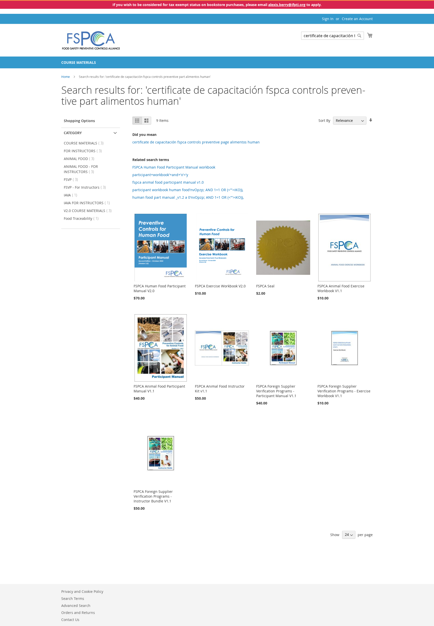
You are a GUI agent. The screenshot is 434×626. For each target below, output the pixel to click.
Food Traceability (82, 218)
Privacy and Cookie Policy (82, 591)
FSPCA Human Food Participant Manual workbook (173, 167)
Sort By (324, 120)
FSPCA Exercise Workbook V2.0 (220, 286)
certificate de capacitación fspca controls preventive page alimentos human (196, 142)
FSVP (72, 179)
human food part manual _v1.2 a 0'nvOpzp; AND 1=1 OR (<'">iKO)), (188, 197)
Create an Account (357, 18)
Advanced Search (75, 605)
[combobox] (332, 36)
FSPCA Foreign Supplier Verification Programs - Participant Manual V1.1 (276, 391)
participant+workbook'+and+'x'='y (160, 174)
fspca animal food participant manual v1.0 (168, 182)
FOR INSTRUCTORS (84, 150)
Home (66, 77)
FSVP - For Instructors (86, 187)
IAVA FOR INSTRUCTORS (88, 202)
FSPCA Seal (265, 286)
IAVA (72, 195)
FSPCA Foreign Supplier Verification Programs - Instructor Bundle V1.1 (153, 496)
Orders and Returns (78, 612)
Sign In (328, 18)
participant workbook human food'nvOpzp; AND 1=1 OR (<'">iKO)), (187, 189)
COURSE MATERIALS (85, 143)
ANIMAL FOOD (80, 158)
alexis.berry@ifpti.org (286, 4)
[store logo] (91, 40)
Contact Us (70, 619)
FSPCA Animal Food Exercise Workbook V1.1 (340, 288)
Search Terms (72, 598)
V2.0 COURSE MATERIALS (89, 210)
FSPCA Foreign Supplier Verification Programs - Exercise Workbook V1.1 (343, 391)
